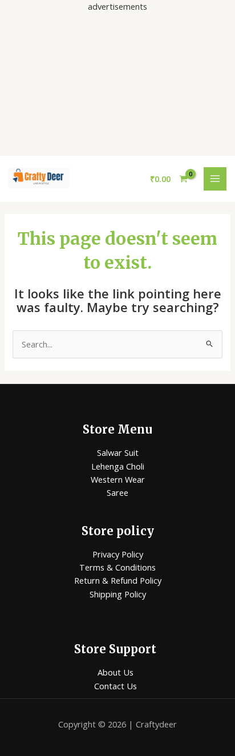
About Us (115, 672)
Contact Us (115, 686)
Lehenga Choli (117, 466)
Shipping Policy (118, 594)
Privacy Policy (117, 554)
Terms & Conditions (117, 567)
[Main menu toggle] (215, 178)
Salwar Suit (118, 452)
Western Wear (118, 479)
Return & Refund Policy (117, 580)
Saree (117, 492)
